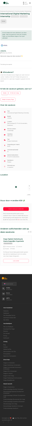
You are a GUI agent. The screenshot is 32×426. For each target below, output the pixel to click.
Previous (29, 232)
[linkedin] (3, 422)
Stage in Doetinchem (9, 387)
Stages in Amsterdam (9, 363)
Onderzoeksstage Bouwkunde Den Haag (14, 399)
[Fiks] (6, 2)
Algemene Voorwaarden (9, 356)
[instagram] (6, 422)
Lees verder (16, 261)
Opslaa (3, 21)
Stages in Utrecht (8, 373)
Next (31, 232)
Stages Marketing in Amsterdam (11, 365)
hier (19, 219)
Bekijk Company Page (8, 99)
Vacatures (5, 311)
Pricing (5, 335)
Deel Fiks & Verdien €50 (9, 317)
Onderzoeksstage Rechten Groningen (13, 389)
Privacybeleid (6, 353)
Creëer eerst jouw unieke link (16, 209)
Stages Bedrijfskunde (8, 380)
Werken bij (6, 53)
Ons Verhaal (6, 333)
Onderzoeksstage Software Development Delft (14, 396)
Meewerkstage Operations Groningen (13, 406)
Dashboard (6, 313)
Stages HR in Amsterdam (10, 371)
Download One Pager (9, 329)
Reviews (5, 331)
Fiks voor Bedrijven (8, 326)
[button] (29, 186)
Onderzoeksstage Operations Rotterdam (14, 401)
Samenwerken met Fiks (9, 351)
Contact (5, 347)
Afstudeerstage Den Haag (10, 404)
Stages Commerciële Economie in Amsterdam (12, 368)
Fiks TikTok (6, 320)
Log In (25, 2)
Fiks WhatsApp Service (9, 315)
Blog (4, 344)
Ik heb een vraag (14, 93)
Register (26, 3)
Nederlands (9, 284)
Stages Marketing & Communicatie (12, 378)
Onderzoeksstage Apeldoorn (10, 408)
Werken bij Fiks (7, 349)
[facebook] (8, 422)
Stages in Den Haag (8, 375)
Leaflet (28, 194)
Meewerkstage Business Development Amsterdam (13, 392)
